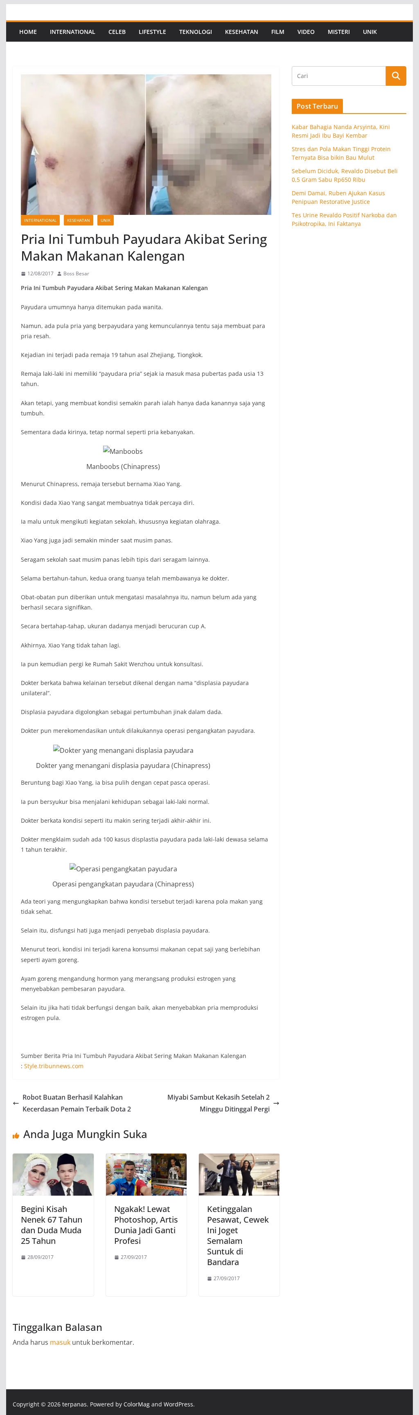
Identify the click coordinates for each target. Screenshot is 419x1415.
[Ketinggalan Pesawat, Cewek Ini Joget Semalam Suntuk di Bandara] (239, 1159)
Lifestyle (152, 32)
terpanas (74, 1404)
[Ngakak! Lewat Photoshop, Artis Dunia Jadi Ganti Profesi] (146, 1159)
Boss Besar (76, 273)
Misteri (339, 32)
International (72, 32)
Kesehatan (241, 32)
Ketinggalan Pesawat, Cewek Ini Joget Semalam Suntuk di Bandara (238, 1235)
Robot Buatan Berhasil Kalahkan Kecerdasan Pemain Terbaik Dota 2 (77, 1103)
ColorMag (137, 1404)
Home (28, 32)
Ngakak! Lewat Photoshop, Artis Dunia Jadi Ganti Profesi (146, 1224)
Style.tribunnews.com (53, 1066)
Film (277, 32)
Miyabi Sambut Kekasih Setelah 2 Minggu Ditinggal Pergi (218, 1103)
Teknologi (195, 32)
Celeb (117, 32)
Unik (370, 32)
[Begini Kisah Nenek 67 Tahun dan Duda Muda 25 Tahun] (53, 1159)
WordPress (178, 1404)
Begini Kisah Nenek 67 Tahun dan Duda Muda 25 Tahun (51, 1224)
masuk (60, 1342)
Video (306, 32)
